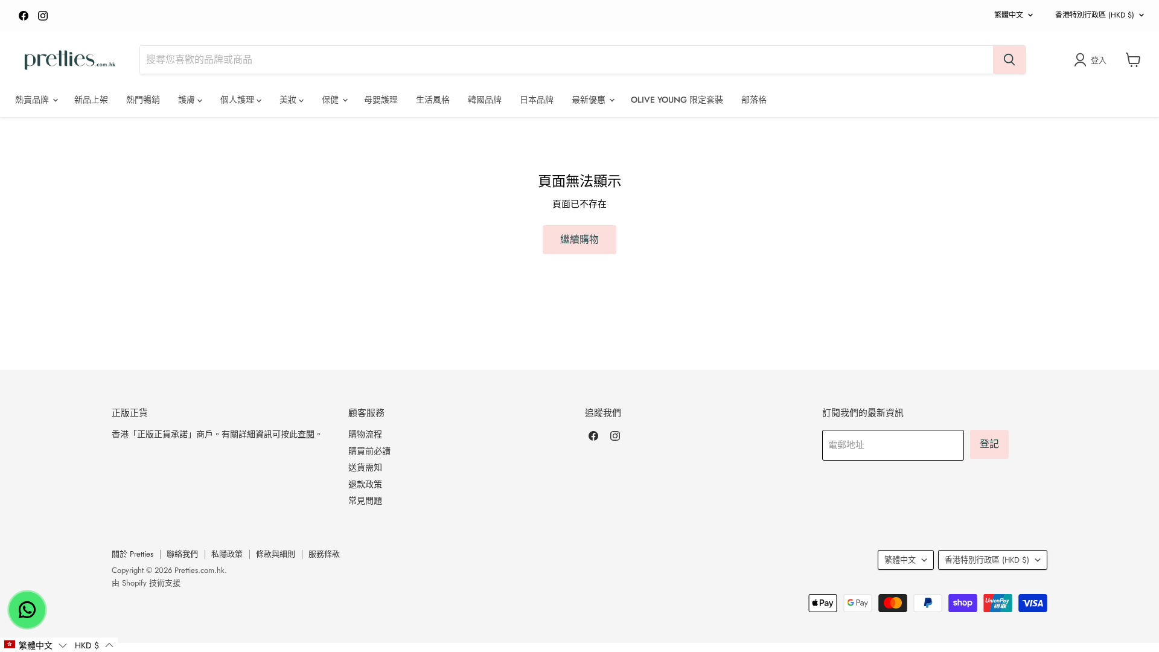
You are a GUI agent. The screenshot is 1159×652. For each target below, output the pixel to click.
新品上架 (91, 100)
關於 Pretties (132, 554)
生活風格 (433, 100)
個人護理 (238, 100)
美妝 (289, 100)
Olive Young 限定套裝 (677, 100)
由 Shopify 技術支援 (146, 583)
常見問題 (365, 500)
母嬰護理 (381, 100)
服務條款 (324, 554)
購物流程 (365, 434)
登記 (989, 444)
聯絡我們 (182, 554)
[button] (35, 645)
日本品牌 (537, 100)
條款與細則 (275, 554)
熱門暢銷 (143, 100)
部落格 (754, 100)
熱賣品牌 (33, 100)
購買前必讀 (369, 451)
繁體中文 (1008, 15)
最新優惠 (590, 100)
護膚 (187, 100)
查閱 (306, 434)
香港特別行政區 (1094, 15)
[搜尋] (1009, 60)
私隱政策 (227, 554)
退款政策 (365, 484)
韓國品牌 (485, 100)
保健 (331, 100)
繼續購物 (579, 239)
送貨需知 (365, 467)
